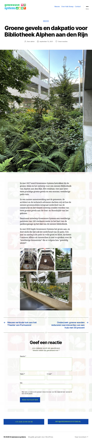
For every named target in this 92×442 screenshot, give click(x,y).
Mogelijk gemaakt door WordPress (40, 437)
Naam (22, 374)
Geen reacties (62, 41)
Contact (78, 6)
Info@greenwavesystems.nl (68, 421)
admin (32, 41)
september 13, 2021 (46, 41)
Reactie (23, 356)
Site (21, 383)
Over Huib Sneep (67, 6)
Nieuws (57, 6)
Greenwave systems (18, 437)
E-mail (49, 374)
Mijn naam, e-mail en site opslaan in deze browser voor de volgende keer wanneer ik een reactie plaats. (47, 392)
